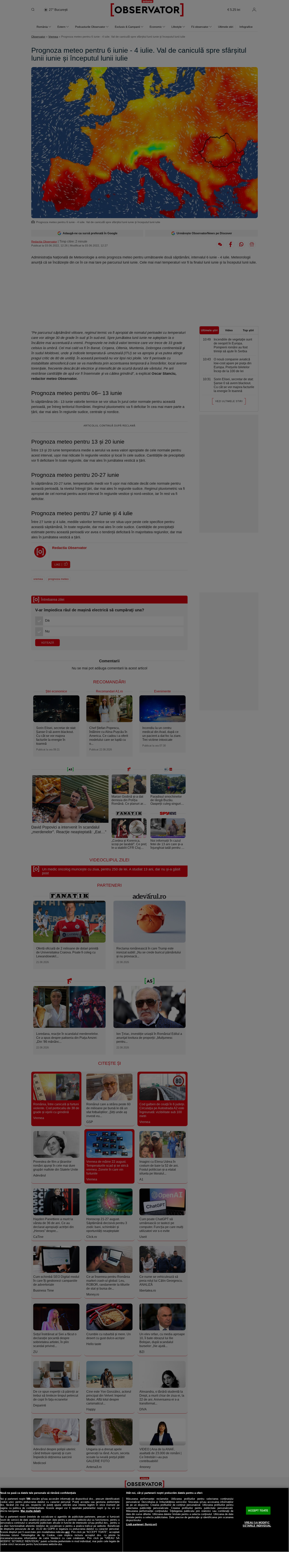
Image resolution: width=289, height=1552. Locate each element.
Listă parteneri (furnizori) (141, 1524)
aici (67, 1532)
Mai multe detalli (31, 1511)
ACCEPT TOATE (258, 1510)
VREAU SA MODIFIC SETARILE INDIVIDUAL (257, 1524)
